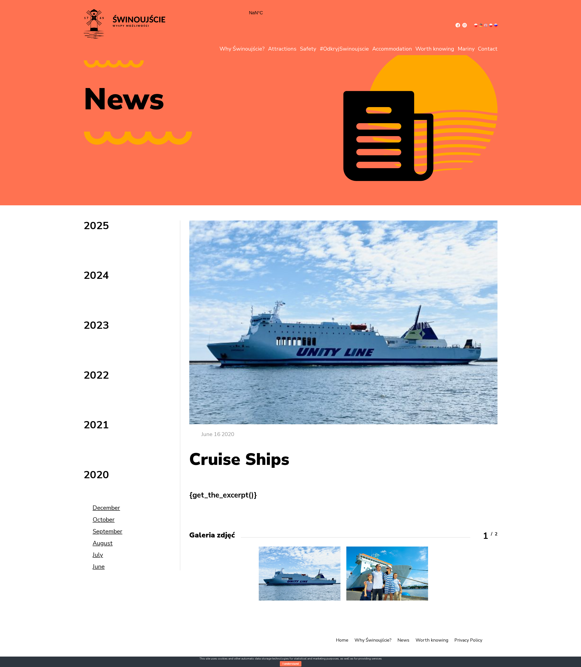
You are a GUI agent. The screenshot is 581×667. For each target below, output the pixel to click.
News (403, 640)
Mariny (466, 48)
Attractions (282, 48)
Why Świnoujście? (242, 48)
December (106, 508)
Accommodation (392, 48)
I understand (291, 663)
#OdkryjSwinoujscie (344, 48)
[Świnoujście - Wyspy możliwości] (124, 38)
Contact (487, 48)
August (103, 543)
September (107, 531)
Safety (308, 48)
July (98, 555)
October (104, 519)
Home (342, 640)
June (99, 566)
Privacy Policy (468, 640)
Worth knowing (434, 48)
